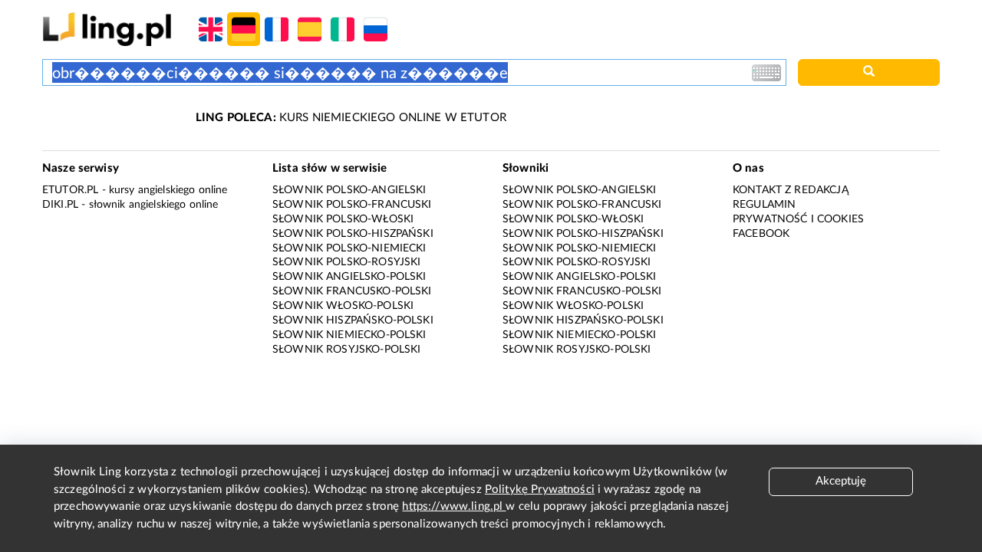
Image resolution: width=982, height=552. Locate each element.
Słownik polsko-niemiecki (349, 248)
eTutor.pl (70, 190)
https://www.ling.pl (454, 506)
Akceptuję (841, 481)
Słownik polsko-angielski (349, 190)
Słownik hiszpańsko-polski (352, 320)
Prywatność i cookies (798, 219)
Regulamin (764, 204)
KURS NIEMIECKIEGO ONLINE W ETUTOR (351, 117)
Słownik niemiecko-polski (349, 335)
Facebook (761, 233)
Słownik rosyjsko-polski (346, 349)
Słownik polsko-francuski (352, 204)
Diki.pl (60, 204)
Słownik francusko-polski (352, 291)
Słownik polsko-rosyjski (346, 262)
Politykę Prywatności (540, 489)
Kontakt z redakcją (791, 190)
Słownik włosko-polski (343, 306)
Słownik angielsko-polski (349, 276)
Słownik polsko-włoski (343, 219)
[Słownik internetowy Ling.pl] (107, 28)
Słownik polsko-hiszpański (352, 233)
